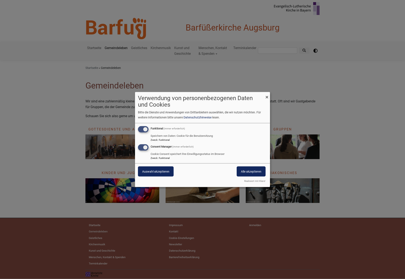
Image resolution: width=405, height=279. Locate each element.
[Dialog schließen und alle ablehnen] (267, 94)
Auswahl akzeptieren (155, 171)
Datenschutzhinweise (198, 117)
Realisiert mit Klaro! (254, 181)
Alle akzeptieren (251, 171)
